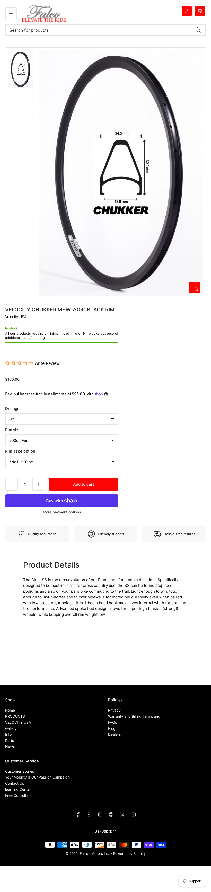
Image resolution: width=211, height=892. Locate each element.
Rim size (13, 429)
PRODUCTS (15, 716)
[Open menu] (11, 13)
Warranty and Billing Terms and (134, 716)
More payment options (62, 512)
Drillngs (12, 408)
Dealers (114, 734)
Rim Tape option (20, 451)
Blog (112, 728)
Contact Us (14, 783)
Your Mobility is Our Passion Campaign (37, 777)
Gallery (11, 728)
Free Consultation (19, 795)
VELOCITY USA (18, 722)
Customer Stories (19, 771)
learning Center (18, 789)
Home (10, 710)
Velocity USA (16, 316)
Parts (9, 740)
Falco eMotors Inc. (95, 853)
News (10, 746)
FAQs (112, 722)
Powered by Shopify (129, 853)
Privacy (114, 710)
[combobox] (105, 30)
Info (8, 734)
